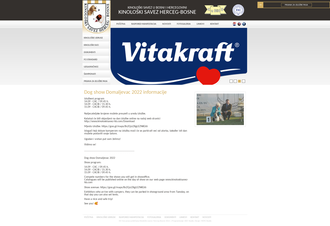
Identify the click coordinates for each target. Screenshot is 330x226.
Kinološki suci (91, 45)
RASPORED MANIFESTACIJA (143, 24)
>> (261, 5)
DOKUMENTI (89, 52)
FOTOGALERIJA (184, 24)
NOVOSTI (166, 24)
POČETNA (120, 24)
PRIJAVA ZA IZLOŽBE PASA (296, 5)
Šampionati (90, 74)
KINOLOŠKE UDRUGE (93, 38)
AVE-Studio (189, 221)
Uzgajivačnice (91, 67)
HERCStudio (206, 221)
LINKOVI (200, 24)
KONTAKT (214, 24)
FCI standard (90, 59)
